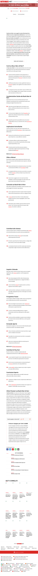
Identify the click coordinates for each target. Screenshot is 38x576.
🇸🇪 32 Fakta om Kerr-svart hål (6, 560)
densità (13, 172)
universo (21, 50)
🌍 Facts (2, 563)
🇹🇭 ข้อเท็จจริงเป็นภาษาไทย (24, 570)
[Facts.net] (6, 1)
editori (24, 433)
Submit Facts (34, 548)
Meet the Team (16, 546)
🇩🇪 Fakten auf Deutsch (10, 563)
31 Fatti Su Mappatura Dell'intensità (18, 458)
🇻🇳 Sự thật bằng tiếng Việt (5, 571)
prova (20, 235)
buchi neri (12, 44)
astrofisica (19, 130)
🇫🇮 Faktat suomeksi (4, 566)
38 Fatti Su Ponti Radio (15, 466)
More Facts (3, 549)
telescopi (27, 303)
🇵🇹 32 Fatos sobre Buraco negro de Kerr (21, 559)
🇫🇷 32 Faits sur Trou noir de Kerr (20, 557)
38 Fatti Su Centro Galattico (21, 534)
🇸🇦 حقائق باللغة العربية (13, 566)
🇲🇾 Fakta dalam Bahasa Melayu (6, 568)
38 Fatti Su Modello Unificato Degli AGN (15, 515)
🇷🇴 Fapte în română (4, 570)
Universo (14, 14)
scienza (29, 230)
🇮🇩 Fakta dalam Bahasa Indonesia (7, 567)
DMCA (17, 548)
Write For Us (3, 548)
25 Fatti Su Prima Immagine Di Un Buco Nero (22, 516)
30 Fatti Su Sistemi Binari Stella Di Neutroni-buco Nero (8, 516)
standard (27, 432)
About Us (2, 546)
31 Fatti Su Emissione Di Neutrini (17, 455)
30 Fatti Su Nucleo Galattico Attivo (15, 534)
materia (10, 206)
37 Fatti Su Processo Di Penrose (29, 514)
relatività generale (24, 353)
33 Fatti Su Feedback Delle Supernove (18, 462)
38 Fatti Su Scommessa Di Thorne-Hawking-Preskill (8, 535)
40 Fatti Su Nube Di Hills (15, 473)
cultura (15, 273)
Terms (21, 548)
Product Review (24, 546)
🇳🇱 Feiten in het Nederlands (19, 568)
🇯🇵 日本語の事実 (18, 567)
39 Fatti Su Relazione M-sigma (22, 496)
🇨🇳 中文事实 (23, 571)
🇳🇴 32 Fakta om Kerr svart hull (6, 559)
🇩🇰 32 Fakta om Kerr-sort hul (6, 556)
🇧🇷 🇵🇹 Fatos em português (5, 564)
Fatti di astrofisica (21, 14)
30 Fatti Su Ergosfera (8, 496)
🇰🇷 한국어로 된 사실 (26, 567)
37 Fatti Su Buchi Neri (28, 494)
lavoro (11, 363)
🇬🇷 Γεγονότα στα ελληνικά (24, 566)
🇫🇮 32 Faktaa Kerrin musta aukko (6, 557)
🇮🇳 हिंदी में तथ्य (33, 566)
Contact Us (31, 546)
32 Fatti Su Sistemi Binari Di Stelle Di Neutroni (19, 470)
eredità (12, 367)
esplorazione (13, 384)
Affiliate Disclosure (10, 548)
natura (17, 284)
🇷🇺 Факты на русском (14, 570)
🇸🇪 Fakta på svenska (24, 564)
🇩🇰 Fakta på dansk (15, 564)
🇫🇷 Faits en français (19, 563)
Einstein (20, 77)
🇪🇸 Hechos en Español (29, 563)
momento (10, 84)
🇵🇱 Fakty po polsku (28, 568)
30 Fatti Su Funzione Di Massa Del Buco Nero (15, 497)
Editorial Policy (9, 546)
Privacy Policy (27, 548)
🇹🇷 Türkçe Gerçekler (15, 571)
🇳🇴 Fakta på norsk (33, 564)
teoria (11, 196)
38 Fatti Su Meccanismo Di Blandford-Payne (29, 534)
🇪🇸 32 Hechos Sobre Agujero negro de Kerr (20, 556)
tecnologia (23, 167)
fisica (17, 150)
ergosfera (26, 113)
